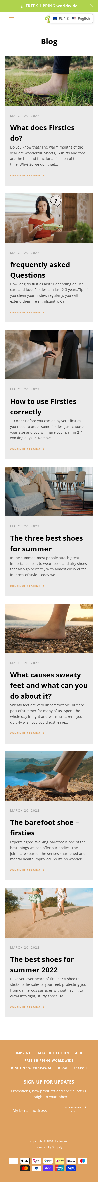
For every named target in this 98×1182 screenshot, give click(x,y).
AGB (78, 1053)
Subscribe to (72, 1109)
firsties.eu (60, 1141)
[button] (71, 18)
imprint (23, 1053)
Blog (63, 1068)
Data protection (53, 1053)
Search (80, 1068)
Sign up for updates (49, 1082)
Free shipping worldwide (49, 1060)
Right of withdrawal (31, 1068)
